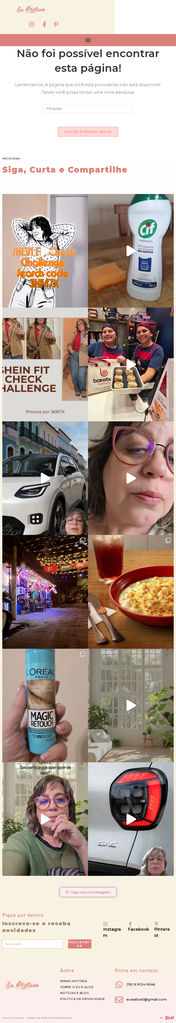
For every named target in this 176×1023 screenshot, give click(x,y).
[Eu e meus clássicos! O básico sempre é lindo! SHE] (45, 251)
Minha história (73, 981)
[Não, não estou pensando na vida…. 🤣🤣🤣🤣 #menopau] (131, 478)
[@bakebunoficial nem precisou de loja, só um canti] (131, 364)
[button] (88, 40)
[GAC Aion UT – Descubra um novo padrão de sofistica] (131, 819)
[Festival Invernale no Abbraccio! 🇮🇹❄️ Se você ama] (131, 591)
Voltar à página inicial (88, 131)
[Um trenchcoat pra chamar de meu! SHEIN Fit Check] (45, 364)
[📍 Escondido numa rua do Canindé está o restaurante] (45, 591)
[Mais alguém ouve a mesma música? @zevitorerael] (45, 819)
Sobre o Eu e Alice (77, 987)
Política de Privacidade (82, 999)
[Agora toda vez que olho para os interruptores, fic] (131, 251)
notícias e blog (74, 993)
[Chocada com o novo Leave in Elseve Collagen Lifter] (131, 705)
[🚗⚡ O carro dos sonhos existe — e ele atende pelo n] (45, 478)
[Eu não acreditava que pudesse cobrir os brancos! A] (45, 705)
